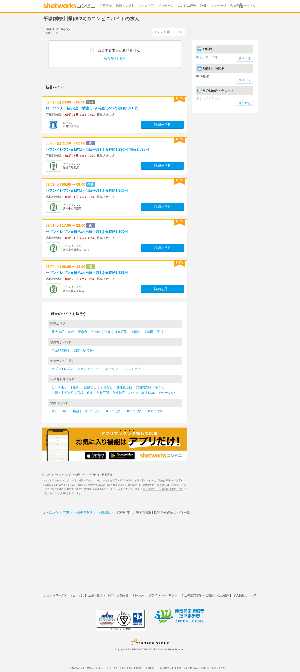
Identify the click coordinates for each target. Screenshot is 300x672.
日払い (75, 387)
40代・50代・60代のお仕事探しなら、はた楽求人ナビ (147, 668)
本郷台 (135, 331)
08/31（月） (93, 411)
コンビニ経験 (187, 5)
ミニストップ (131, 369)
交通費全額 (124, 387)
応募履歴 (105, 5)
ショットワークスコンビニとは (64, 595)
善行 (71, 331)
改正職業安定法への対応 (197, 595)
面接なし (90, 387)
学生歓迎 (119, 392)
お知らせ (122, 595)
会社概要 (223, 595)
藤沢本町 (58, 331)
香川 (160, 331)
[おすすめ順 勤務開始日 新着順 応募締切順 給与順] (168, 32)
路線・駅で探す (85, 350)
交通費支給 (143, 387)
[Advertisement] (150, 557)
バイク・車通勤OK (142, 392)
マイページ (218, 5)
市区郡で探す (61, 350)
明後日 (76, 411)
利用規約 (138, 595)
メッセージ (165, 5)
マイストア (146, 5)
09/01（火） (114, 411)
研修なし (106, 387)
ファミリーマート (89, 369)
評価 (203, 5)
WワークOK (167, 392)
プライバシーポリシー (163, 595)
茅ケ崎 (95, 331)
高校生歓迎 (85, 392)
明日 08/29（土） (152, 489)
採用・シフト (125, 5)
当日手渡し (59, 387)
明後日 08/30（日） (172, 489)
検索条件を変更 (115, 58)
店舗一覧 (94, 595)
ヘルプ (108, 595)
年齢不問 (103, 392)
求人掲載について (244, 595)
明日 (65, 411)
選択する (245, 80)
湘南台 (82, 331)
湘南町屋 (120, 331)
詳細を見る (162, 124)
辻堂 (107, 331)
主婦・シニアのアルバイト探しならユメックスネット (203, 668)
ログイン (249, 6)
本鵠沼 (148, 331)
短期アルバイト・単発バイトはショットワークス (93, 668)
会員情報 (236, 5)
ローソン (112, 369)
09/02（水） (135, 411)
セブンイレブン (62, 369)
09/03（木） (156, 411)
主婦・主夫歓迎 (62, 392)
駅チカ (159, 387)
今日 (55, 411)
